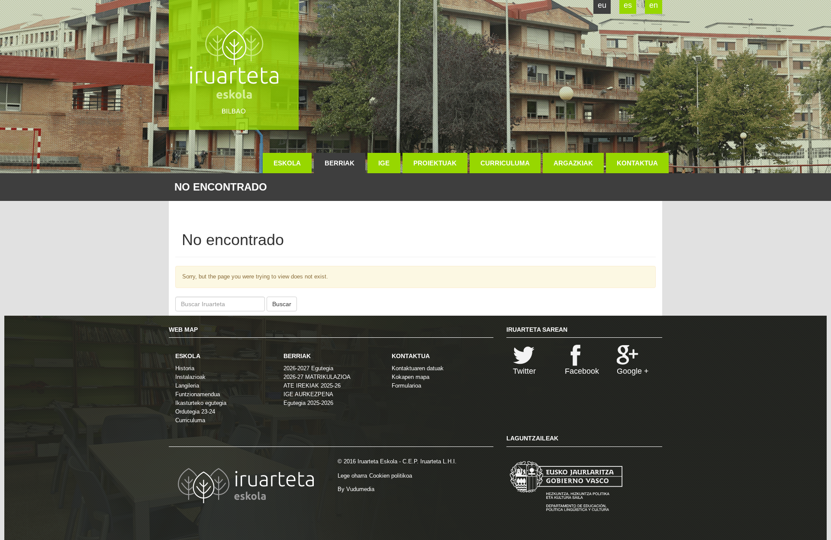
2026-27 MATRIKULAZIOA (317, 377)
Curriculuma (505, 163)
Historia (184, 368)
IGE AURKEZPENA (308, 394)
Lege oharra (352, 475)
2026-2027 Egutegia (308, 368)
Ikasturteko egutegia (200, 403)
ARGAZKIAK (573, 163)
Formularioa (406, 385)
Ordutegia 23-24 (195, 411)
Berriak (339, 163)
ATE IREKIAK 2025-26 (312, 385)
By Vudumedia (356, 489)
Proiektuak (435, 163)
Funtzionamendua (197, 394)
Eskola (287, 163)
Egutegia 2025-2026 (308, 403)
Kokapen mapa (410, 377)
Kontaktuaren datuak (418, 368)
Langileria (187, 385)
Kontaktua (637, 163)
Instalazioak (190, 377)
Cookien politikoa (390, 475)
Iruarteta (234, 65)
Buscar (281, 304)
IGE (384, 163)
